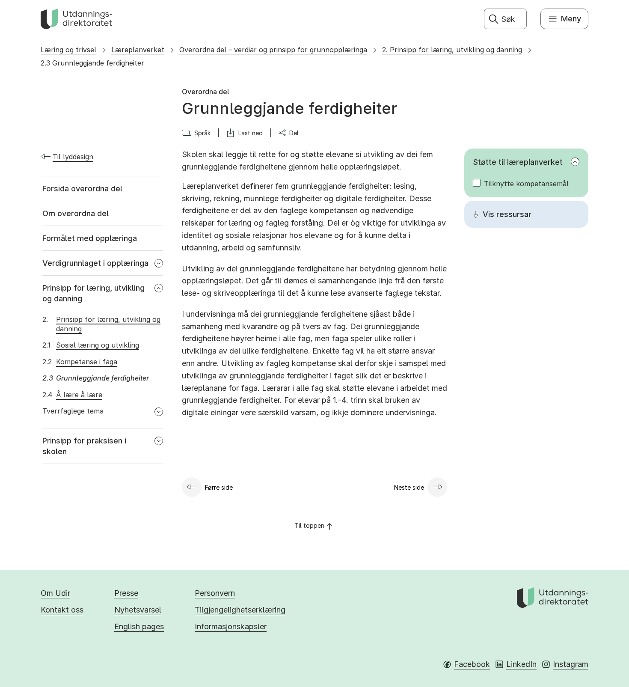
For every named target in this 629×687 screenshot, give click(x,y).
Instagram (570, 664)
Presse (126, 593)
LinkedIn (521, 664)
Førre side (219, 487)
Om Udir (55, 593)
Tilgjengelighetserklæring (240, 609)
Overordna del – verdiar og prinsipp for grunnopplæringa (273, 49)
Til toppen (309, 525)
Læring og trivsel (68, 49)
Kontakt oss (62, 609)
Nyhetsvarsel (137, 609)
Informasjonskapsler (231, 626)
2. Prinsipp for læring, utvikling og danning (452, 49)
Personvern (215, 593)
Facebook (472, 664)
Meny (571, 18)
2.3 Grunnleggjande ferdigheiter (92, 63)
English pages (139, 626)
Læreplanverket (137, 49)
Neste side (409, 487)
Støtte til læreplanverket (518, 162)
